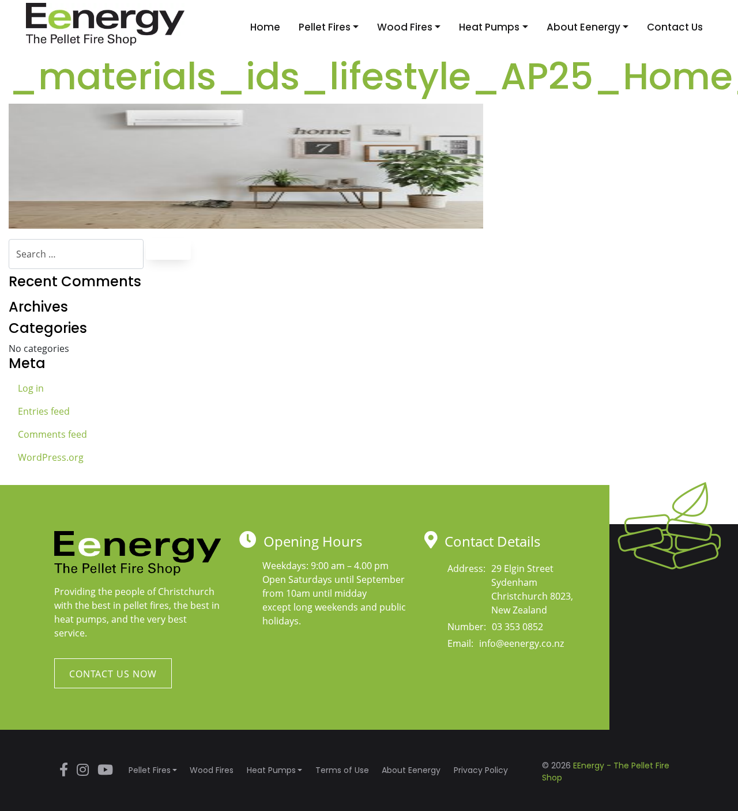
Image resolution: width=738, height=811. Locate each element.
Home (265, 27)
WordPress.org (51, 457)
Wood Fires (404, 27)
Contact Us (675, 27)
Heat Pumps (489, 27)
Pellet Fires (325, 27)
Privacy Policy (481, 770)
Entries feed (44, 411)
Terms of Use (342, 770)
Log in (31, 388)
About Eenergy (583, 27)
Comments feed (52, 434)
